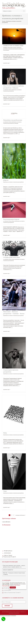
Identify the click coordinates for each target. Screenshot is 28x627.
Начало (3, 21)
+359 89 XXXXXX (7, 553)
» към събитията (6, 521)
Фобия (5, 433)
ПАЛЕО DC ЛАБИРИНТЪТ (8, 570)
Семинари (16, 123)
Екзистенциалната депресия (11, 219)
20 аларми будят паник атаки (11, 257)
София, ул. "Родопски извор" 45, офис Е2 (12, 592)
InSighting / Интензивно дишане (9, 47)
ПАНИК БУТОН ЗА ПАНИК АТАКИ (13, 45)
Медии (13, 221)
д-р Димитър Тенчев (7, 89)
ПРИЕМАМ (12, 587)
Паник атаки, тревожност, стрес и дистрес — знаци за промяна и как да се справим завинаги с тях (14, 566)
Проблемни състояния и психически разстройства (13, 182)
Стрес (5, 491)
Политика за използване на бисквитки (17, 612)
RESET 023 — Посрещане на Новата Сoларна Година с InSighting (14, 573)
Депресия (5, 180)
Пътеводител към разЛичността (12, 120)
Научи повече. (17, 585)
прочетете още (6, 63)
